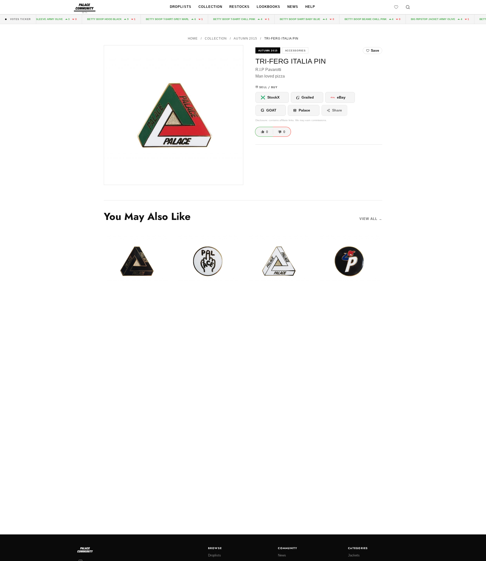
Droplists (180, 7)
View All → (370, 219)
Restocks (239, 7)
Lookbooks (268, 7)
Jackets (354, 555)
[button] (173, 115)
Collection (210, 7)
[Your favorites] (396, 7)
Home (193, 38)
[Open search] (407, 7)
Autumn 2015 (245, 38)
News (292, 7)
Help (310, 7)
